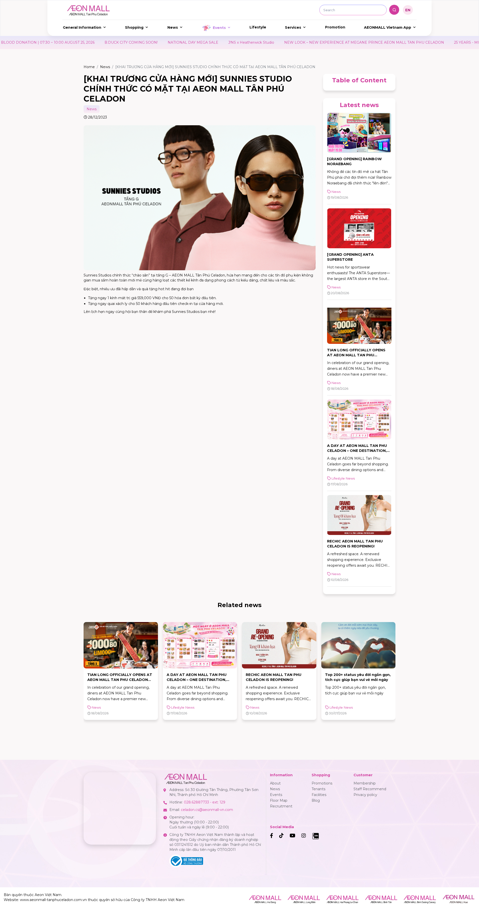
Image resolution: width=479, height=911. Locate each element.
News (172, 27)
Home (89, 67)
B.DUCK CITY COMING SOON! (70, 42)
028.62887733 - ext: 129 (204, 802)
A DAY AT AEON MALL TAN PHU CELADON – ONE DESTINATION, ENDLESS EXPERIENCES (357, 450)
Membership (365, 783)
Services (293, 27)
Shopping (134, 27)
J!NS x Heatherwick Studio (190, 42)
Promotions (322, 783)
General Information (82, 27)
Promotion (335, 27)
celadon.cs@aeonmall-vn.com (207, 809)
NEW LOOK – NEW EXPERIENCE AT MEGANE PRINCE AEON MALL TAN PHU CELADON (303, 42)
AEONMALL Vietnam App (387, 27)
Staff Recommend (370, 789)
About (275, 783)
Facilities (319, 794)
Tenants (318, 789)
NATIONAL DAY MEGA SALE (132, 42)
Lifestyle (257, 27)
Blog (316, 800)
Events (219, 27)
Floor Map (278, 800)
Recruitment (281, 806)
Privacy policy (365, 794)
